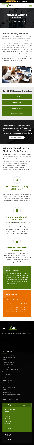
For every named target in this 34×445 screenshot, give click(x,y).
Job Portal (5, 377)
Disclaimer (7, 423)
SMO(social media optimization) (11, 399)
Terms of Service (9, 426)
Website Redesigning (8, 362)
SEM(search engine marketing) (11, 397)
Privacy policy (8, 421)
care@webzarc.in (9, 338)
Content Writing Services (18, 21)
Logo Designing (6, 367)
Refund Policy (8, 428)
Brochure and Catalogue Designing (12, 369)
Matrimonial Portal (7, 380)
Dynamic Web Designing (9, 357)
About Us (7, 414)
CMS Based (5, 359)
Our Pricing (8, 416)
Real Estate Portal (7, 385)
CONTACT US (11, 1)
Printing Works (6, 374)
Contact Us (8, 418)
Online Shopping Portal (9, 387)
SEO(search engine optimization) (11, 394)
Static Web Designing (8, 355)
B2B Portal (5, 389)
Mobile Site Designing (8, 364)
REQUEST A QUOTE (16, 137)
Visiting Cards (6, 371)
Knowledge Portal (7, 392)
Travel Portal (6, 382)
